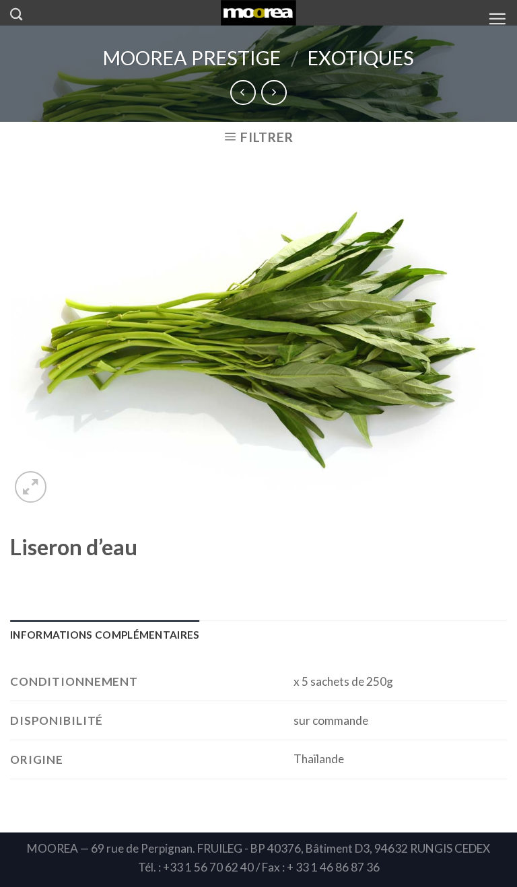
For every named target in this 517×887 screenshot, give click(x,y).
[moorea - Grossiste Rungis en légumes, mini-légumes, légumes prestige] (259, 13)
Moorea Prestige (192, 57)
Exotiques (361, 57)
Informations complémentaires (105, 635)
